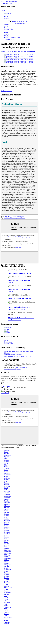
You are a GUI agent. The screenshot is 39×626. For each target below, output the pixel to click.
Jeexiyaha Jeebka (20, 23)
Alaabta (6, 18)
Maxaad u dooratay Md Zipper (13, 354)
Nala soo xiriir (8, 29)
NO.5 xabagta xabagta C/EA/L (19, 273)
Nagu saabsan (8, 28)
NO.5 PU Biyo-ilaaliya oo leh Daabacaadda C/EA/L (19, 308)
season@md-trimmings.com (12, 369)
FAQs (6, 26)
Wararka (6, 24)
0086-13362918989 (21, 367)
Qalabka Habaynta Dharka (19, 21)
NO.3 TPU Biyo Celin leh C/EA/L (20, 298)
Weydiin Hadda (5, 386)
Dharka (10, 20)
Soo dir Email (5, 393)
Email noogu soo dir (6, 91)
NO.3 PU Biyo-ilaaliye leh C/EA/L (15, 216)
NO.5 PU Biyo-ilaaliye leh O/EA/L (14, 218)
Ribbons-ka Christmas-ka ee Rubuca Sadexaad (17, 356)
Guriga (6, 16)
